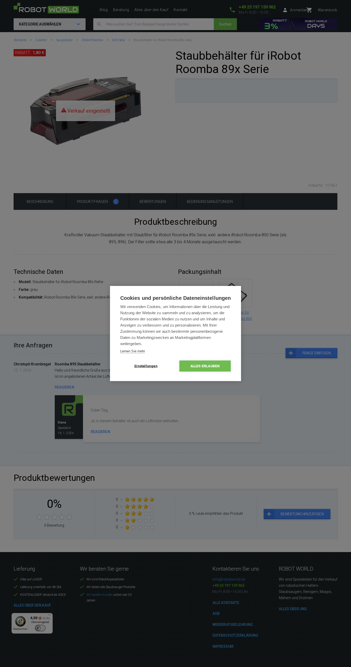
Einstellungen (146, 366)
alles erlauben (205, 366)
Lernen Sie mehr (132, 351)
